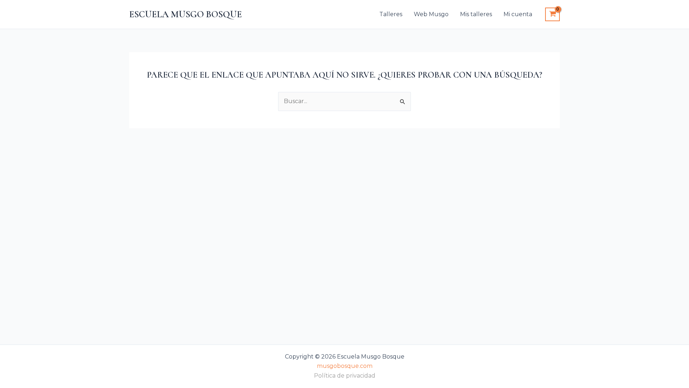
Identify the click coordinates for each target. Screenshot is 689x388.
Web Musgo (431, 14)
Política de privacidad (344, 375)
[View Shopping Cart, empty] (552, 14)
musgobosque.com (344, 365)
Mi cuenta (517, 14)
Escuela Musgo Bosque (185, 14)
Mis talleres (476, 14)
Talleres (390, 14)
